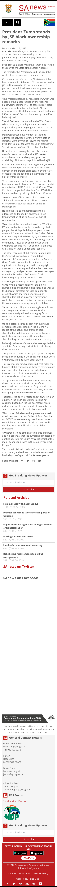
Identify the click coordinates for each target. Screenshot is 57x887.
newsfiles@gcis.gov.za (14, 746)
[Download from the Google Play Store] (20, 853)
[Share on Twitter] (28, 461)
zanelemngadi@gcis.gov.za (17, 789)
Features (23, 801)
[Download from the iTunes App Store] (37, 853)
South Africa (9, 801)
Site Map (34, 878)
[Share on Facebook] (22, 461)
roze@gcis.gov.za (12, 761)
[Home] (8, 9)
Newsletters (25, 873)
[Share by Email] (39, 461)
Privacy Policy (41, 873)
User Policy (22, 878)
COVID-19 (29, 858)
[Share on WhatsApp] (34, 461)
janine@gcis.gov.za (13, 774)
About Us (12, 873)
